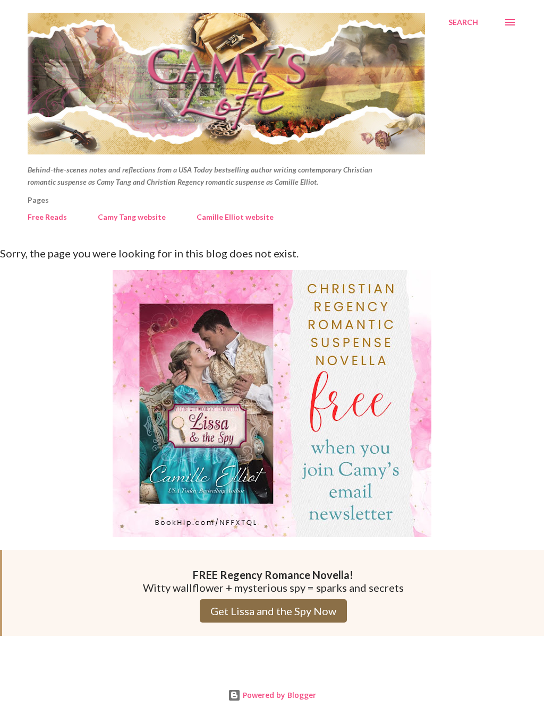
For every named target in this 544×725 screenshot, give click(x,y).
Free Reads (47, 216)
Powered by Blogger (278, 695)
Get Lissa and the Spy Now (273, 611)
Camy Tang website (132, 216)
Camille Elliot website (235, 216)
